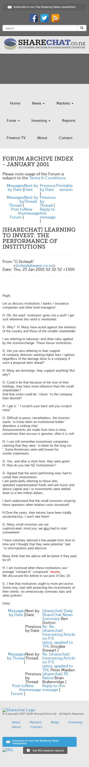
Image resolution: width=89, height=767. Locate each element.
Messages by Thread (16, 656)
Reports (68, 121)
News (37, 103)
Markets (63, 103)
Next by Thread (31, 199)
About (42, 138)
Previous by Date (48, 187)
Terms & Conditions (47, 178)
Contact (65, 138)
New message (32, 211)
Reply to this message (53, 688)
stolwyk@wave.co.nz (34, 265)
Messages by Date (15, 187)
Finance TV (16, 138)
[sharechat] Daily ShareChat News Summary (57, 615)
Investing (39, 121)
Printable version (64, 187)
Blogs (55, 722)
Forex (12, 121)
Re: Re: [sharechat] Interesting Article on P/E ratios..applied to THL (58, 636)
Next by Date (31, 187)
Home (15, 103)
